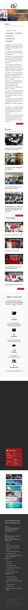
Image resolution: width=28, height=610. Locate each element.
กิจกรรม (18, 604)
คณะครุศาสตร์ (9, 563)
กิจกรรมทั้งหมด (19, 215)
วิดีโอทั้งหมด (20, 288)
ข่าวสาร (7, 606)
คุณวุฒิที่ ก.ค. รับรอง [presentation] (11, 30)
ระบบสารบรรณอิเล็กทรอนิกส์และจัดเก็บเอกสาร (14, 581)
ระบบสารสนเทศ (13, 606)
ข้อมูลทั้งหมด (19, 123)
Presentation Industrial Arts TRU (13, 235)
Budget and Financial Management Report (14, 589)
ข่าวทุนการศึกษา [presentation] (18, 33)
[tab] (11, 30)
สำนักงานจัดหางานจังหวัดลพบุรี (12, 546)
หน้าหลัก (6, 602)
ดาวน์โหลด (8, 49)
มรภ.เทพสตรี (8, 561)
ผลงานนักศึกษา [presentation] (9, 41)
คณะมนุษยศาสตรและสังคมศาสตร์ (13, 568)
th (13, 1)
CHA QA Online (9, 586)
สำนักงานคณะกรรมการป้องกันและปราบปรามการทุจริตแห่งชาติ (14, 556)
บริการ (7, 604)
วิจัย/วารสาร (12, 604)
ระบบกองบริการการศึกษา (11, 577)
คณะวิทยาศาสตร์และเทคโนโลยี (12, 572)
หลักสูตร (18, 602)
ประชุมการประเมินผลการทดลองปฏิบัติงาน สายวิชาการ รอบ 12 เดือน (13, 148)
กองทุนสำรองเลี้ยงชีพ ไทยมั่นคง (12, 551)
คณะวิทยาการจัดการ (10, 570)
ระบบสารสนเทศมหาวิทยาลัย (11, 579)
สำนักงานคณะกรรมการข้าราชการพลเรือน (13, 548)
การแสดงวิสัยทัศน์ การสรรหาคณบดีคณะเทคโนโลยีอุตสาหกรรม (13, 267)
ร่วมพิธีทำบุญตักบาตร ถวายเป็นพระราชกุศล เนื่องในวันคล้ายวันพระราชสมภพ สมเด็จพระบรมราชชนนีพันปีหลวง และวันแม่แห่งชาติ (14, 209)
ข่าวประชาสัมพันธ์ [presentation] (9, 33)
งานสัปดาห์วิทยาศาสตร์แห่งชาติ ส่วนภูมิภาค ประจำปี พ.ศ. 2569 (13, 187)
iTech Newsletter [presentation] (10, 38)
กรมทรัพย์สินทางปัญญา (11, 553)
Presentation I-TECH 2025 (12, 251)
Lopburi (8, 544)
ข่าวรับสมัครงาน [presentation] (9, 36)
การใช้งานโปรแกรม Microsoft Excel (13, 284)
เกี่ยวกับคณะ (12, 602)
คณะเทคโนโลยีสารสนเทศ (11, 566)
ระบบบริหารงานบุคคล (10, 584)
